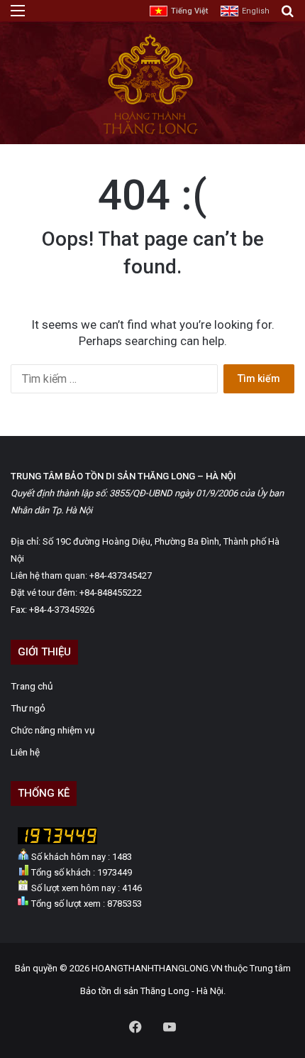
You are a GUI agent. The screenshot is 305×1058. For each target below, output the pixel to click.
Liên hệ (25, 752)
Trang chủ (32, 686)
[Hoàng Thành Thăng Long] (150, 134)
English (256, 11)
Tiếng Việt (189, 11)
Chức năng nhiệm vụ (53, 730)
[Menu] (18, 16)
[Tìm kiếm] (287, 16)
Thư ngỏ (28, 708)
